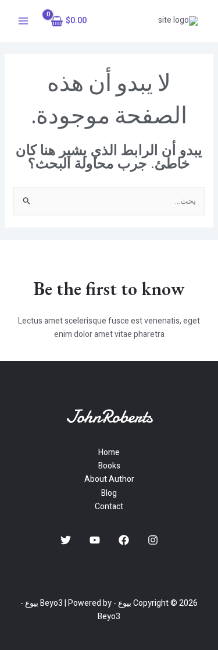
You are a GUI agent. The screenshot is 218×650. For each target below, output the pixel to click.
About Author (109, 479)
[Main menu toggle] (23, 21)
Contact (109, 506)
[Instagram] (153, 540)
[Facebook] (124, 540)
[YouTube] (95, 540)
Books (109, 466)
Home (109, 452)
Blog (109, 493)
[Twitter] (65, 540)
